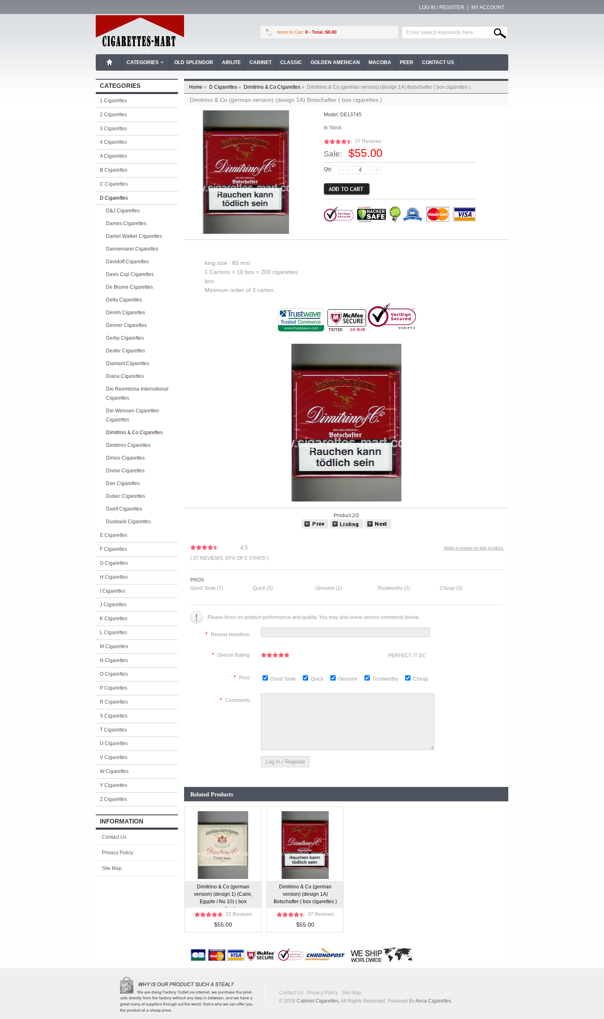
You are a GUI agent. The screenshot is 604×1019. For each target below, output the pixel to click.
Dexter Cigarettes (125, 351)
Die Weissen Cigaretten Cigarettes (132, 415)
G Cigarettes (114, 563)
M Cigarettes (114, 646)
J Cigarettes (113, 604)
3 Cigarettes (113, 128)
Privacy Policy (117, 853)
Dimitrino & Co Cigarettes (275, 87)
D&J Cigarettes (123, 211)
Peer (406, 62)
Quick (317, 679)
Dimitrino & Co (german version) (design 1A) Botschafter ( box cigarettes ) (305, 894)
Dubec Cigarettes (125, 496)
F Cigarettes (113, 549)
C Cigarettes (114, 184)
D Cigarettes (225, 87)
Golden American (335, 62)
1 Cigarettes (113, 101)
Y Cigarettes (113, 785)
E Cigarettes (113, 535)
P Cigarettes (113, 688)
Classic (291, 62)
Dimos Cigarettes (125, 458)
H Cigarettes (114, 577)
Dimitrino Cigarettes (128, 445)
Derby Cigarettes (125, 338)
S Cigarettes (113, 716)
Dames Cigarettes (126, 223)
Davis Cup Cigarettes (130, 274)
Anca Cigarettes (433, 1001)
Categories (143, 62)
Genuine (348, 679)
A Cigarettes (113, 156)
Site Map (112, 868)
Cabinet (260, 62)
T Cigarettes (113, 730)
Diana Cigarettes (125, 376)
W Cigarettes (114, 771)
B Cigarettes (113, 170)
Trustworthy (385, 679)
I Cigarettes (112, 591)
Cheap (420, 679)
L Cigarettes (113, 632)
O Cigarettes (114, 674)
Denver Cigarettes (126, 325)
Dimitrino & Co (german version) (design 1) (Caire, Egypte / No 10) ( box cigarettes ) (223, 896)
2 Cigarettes (113, 114)
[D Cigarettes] (346, 527)
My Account (487, 7)
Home (109, 62)
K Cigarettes (113, 618)
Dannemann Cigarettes (132, 249)
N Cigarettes (114, 660)
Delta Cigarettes (124, 300)
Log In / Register (441, 7)
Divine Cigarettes (125, 471)
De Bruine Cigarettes (129, 287)
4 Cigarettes (113, 142)
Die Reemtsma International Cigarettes (137, 393)
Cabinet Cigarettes (318, 1001)
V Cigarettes (113, 757)
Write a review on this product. (474, 547)
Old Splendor (193, 62)
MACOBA (380, 62)
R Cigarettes (114, 702)
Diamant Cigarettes (127, 363)
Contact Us (438, 62)
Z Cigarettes (113, 799)
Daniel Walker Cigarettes (134, 236)
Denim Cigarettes (125, 312)
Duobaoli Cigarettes (128, 521)
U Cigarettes (114, 743)
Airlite (231, 62)
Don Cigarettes (123, 483)
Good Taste (283, 679)
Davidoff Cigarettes (127, 262)
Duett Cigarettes (124, 509)
